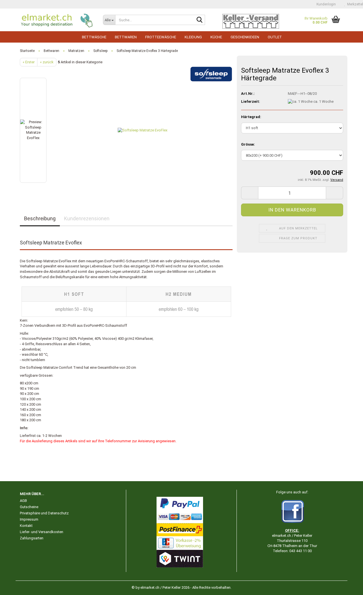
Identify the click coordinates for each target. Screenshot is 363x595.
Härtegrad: (251, 117)
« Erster (29, 62)
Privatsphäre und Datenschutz (44, 513)
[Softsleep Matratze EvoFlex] (142, 130)
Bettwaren (126, 37)
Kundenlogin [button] (325, 4)
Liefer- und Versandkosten (41, 532)
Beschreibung (40, 218)
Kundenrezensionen (86, 218)
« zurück (47, 62)
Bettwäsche (94, 37)
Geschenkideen (245, 37)
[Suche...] (199, 20)
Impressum (29, 519)
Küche (216, 37)
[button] (249, 193)
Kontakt (26, 525)
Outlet (275, 37)
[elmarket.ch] (57, 20)
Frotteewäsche (160, 37)
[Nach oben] (347, 586)
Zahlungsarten (31, 538)
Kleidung (193, 37)
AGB (23, 500)
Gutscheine (29, 507)
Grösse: (248, 144)
